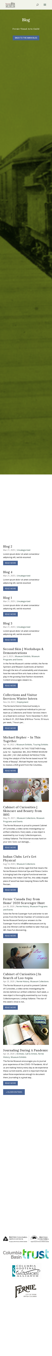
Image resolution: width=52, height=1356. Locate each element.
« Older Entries (14, 1092)
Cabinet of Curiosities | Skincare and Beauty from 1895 (22, 811)
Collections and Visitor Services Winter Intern (20, 697)
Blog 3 (7, 623)
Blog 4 (7, 572)
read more (10, 563)
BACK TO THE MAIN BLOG (26, 38)
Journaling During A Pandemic (25, 1050)
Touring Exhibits (40, 744)
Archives (20, 1053)
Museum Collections (26, 818)
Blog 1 (7, 598)
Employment (22, 702)
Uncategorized (23, 550)
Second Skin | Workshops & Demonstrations (23, 651)
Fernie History (22, 906)
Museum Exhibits (23, 656)
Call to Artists (31, 1053)
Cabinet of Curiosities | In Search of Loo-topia (22, 976)
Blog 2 (7, 546)
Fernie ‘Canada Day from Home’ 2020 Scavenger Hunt (24, 901)
